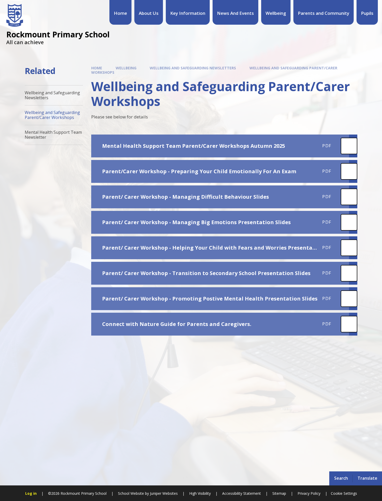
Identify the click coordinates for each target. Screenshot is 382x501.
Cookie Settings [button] (344, 493)
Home (96, 67)
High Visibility (200, 493)
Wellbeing (126, 67)
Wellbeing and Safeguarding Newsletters (193, 67)
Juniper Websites (163, 493)
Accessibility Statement (241, 493)
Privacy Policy (309, 493)
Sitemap (279, 493)
